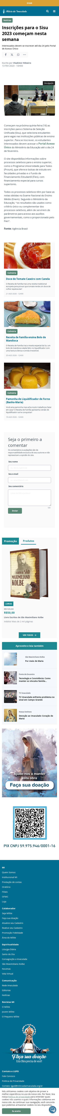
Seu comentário (15, 486)
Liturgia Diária (9, 949)
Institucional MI (9, 877)
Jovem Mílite (8, 1011)
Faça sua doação (10, 918)
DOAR (29, 3)
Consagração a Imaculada (14, 959)
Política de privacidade (19, 1096)
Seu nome (13, 461)
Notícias (7, 20)
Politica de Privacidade (13, 1081)
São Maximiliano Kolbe (13, 963)
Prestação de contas (12, 882)
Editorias (6, 990)
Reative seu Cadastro (12, 927)
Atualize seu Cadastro (12, 923)
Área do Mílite (9, 937)
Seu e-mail (13, 474)
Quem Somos (8, 872)
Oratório (6, 886)
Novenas (6, 968)
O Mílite (6, 1006)
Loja (4, 901)
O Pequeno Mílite (10, 1016)
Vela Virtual (7, 973)
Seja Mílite (7, 913)
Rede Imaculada (10, 985)
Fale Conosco (8, 1076)
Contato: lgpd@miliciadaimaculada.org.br (22, 1085)
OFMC (5, 896)
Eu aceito (16, 1111)
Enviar (15, 510)
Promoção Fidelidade (12, 932)
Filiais (5, 891)
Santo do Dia (8, 954)
